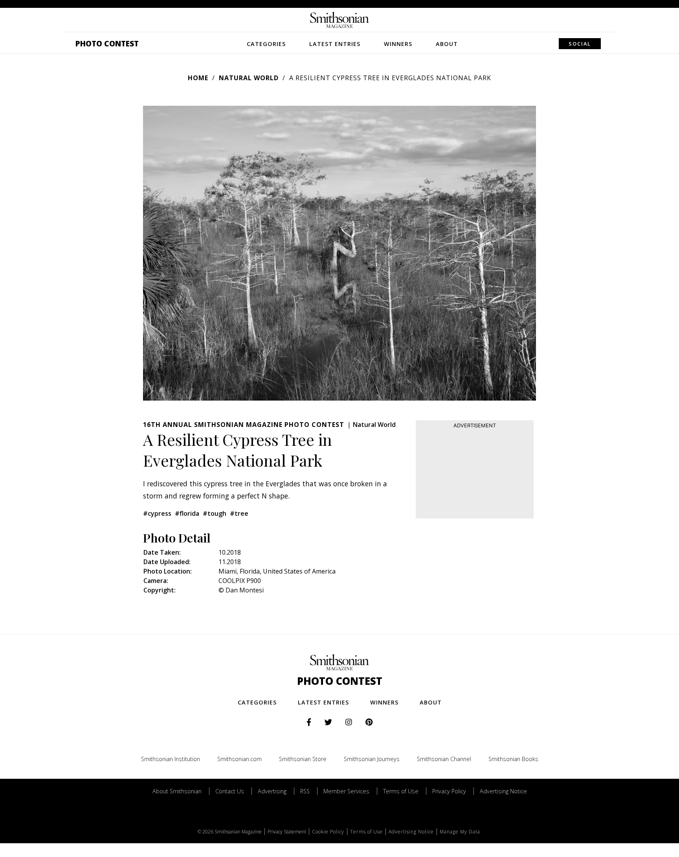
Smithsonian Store (303, 759)
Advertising (272, 791)
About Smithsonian (177, 791)
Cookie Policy (328, 831)
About (447, 44)
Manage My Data (460, 831)
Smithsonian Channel (444, 759)
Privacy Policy (449, 791)
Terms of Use (400, 791)
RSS (305, 791)
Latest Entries (334, 44)
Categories (266, 44)
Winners (398, 44)
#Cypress (157, 513)
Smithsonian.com (239, 759)
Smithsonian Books (513, 759)
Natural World (249, 78)
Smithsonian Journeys (372, 759)
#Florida (187, 513)
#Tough (214, 513)
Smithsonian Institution (170, 759)
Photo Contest (107, 43)
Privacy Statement (287, 831)
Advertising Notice (503, 791)
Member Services (346, 791)
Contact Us (229, 791)
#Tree (239, 513)
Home (198, 78)
